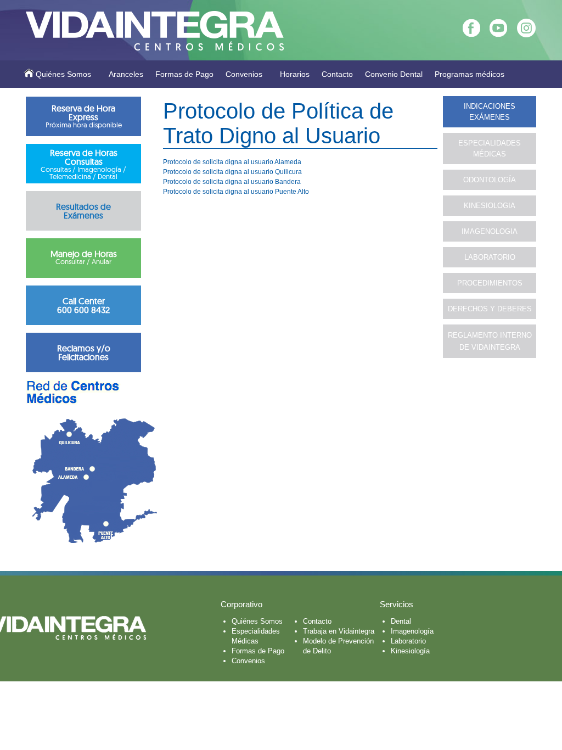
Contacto (337, 74)
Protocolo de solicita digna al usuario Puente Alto (236, 191)
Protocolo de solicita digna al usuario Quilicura (232, 172)
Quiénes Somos (63, 74)
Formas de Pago (184, 74)
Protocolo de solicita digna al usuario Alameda (232, 162)
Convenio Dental (394, 74)
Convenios (244, 74)
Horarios (295, 74)
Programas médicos (469, 74)
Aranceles (126, 74)
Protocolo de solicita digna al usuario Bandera (232, 182)
